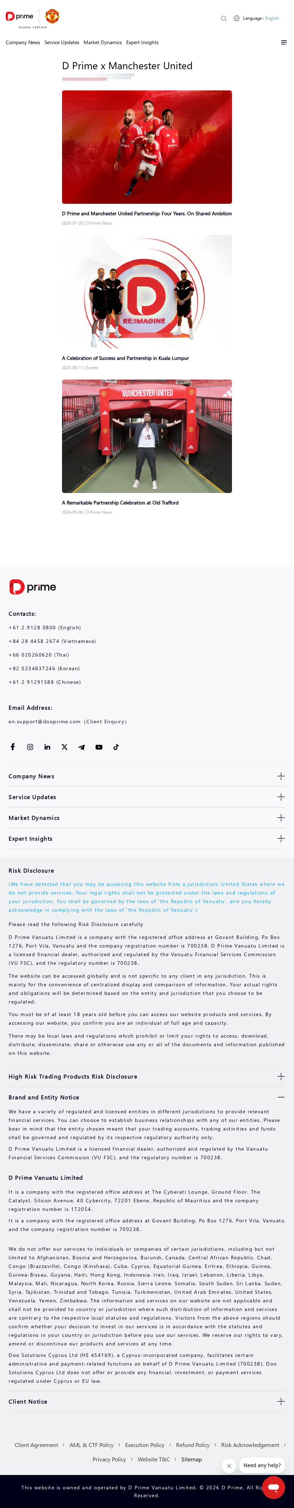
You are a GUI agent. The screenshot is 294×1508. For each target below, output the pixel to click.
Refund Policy (193, 1444)
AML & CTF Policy (92, 1444)
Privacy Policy (109, 1459)
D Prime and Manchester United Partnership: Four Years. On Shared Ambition (147, 213)
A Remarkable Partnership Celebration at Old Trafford (121, 502)
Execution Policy (145, 1444)
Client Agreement (36, 1444)
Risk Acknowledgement (250, 1444)
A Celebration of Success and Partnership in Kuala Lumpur (125, 357)
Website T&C (154, 1459)
